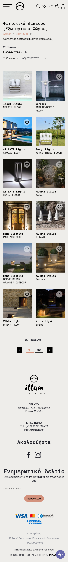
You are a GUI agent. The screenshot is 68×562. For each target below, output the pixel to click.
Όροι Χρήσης (34, 533)
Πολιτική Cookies (34, 542)
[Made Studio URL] (53, 555)
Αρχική (7, 34)
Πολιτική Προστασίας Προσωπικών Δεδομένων (34, 538)
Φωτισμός (22, 34)
